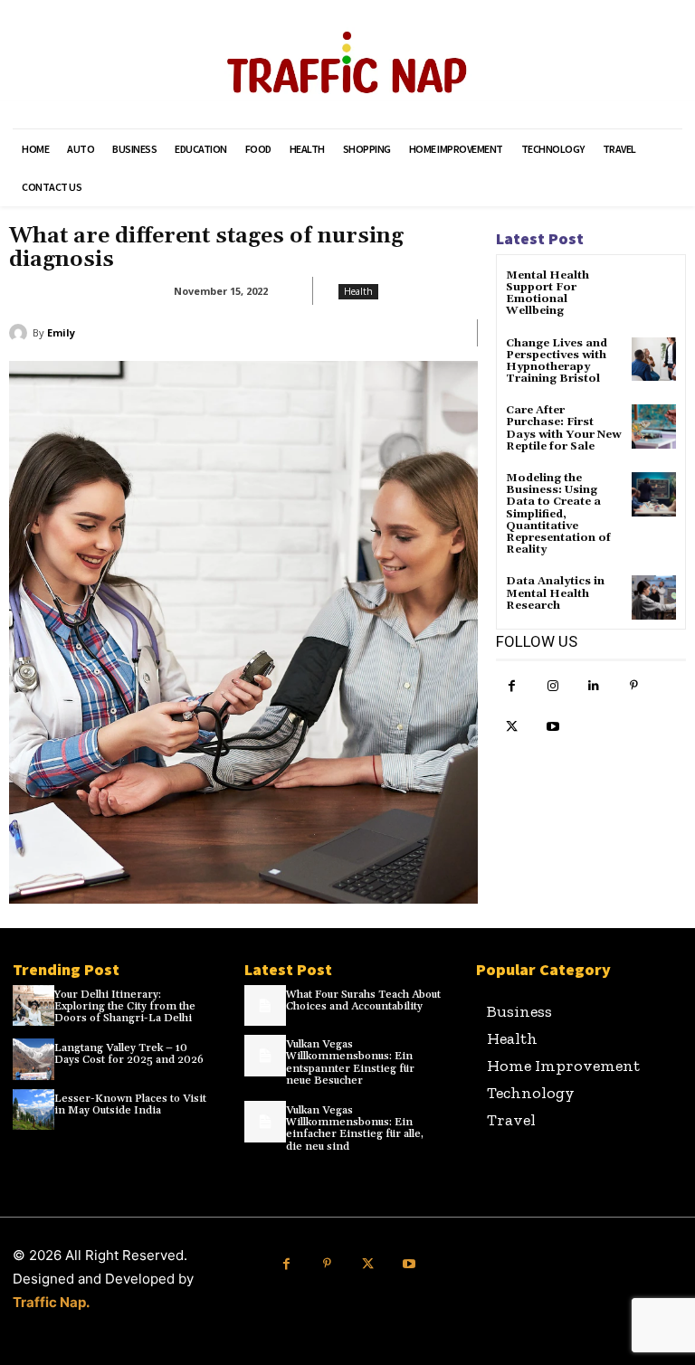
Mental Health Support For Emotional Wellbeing (547, 293)
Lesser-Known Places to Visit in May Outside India (130, 1104)
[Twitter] (512, 727)
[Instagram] (552, 686)
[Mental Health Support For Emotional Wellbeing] (654, 292)
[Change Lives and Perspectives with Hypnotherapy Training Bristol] (654, 359)
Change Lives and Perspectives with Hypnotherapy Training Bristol (556, 361)
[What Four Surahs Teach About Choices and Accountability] (265, 1006)
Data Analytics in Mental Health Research (555, 592)
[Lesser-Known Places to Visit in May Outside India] (33, 1110)
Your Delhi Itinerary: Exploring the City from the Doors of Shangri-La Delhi (124, 1006)
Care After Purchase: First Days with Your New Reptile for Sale (563, 428)
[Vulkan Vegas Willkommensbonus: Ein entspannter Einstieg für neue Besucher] (265, 1055)
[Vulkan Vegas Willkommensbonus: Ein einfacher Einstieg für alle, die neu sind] (265, 1121)
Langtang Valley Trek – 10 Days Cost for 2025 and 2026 (129, 1053)
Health (358, 291)
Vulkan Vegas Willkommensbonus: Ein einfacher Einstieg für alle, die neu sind (355, 1128)
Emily (61, 332)
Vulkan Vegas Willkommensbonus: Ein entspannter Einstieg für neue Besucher (350, 1062)
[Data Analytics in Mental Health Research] (654, 597)
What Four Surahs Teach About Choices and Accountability (363, 1000)
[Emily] (21, 333)
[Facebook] (512, 686)
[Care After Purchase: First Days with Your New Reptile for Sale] (654, 426)
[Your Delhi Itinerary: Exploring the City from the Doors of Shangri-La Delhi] (33, 1006)
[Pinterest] (634, 686)
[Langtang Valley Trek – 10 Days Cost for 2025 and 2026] (33, 1059)
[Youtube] (552, 727)
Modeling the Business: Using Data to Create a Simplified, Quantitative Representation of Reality (558, 513)
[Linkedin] (593, 686)
